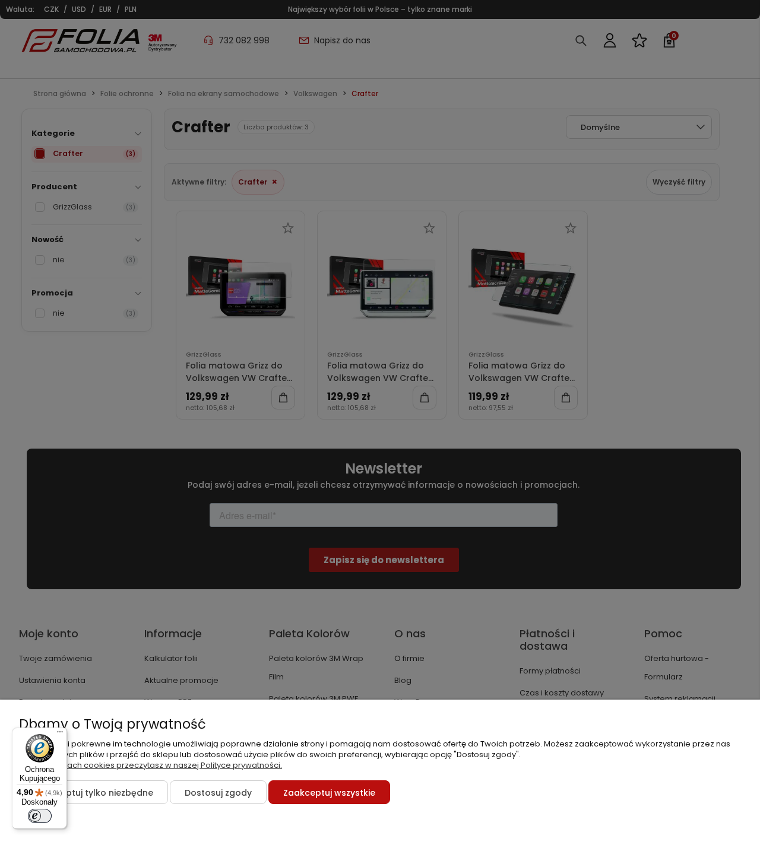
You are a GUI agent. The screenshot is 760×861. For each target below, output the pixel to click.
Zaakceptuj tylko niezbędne (93, 793)
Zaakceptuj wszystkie (329, 793)
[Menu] (60, 734)
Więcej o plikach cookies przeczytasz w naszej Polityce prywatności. (150, 765)
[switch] (40, 816)
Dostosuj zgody (218, 793)
